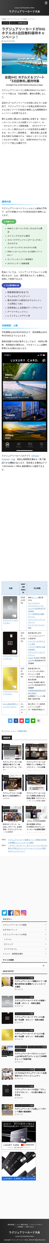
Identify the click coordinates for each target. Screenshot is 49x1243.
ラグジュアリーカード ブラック (10, 657)
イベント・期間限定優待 (19, 731)
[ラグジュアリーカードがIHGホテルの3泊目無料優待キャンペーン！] (27, 720)
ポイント (34, 597)
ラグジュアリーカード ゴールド (10, 692)
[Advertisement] (24, 171)
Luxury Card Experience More (24, 1236)
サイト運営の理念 (22, 1224)
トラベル (7, 731)
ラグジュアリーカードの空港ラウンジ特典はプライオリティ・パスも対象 (36, 764)
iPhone (35, 456)
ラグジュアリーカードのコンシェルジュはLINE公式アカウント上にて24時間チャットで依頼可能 (31, 1056)
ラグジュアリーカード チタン (10, 621)
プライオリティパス (35, 606)
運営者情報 (11, 1224)
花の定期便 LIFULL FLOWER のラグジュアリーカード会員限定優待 (36, 826)
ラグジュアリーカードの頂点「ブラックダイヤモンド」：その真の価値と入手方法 (30, 1092)
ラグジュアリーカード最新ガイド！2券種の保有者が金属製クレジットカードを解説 (31, 984)
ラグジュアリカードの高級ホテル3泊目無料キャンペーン (12, 795)
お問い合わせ (30, 1227)
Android (5, 459)
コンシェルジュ (34, 603)
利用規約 (20, 1227)
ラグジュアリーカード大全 (24, 11)
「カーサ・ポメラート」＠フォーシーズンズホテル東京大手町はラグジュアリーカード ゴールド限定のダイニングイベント (27, 848)
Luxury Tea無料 (34, 658)
